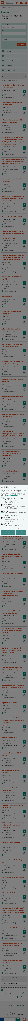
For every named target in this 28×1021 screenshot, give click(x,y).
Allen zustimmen (21, 532)
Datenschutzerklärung (13, 495)
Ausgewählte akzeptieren (8, 532)
